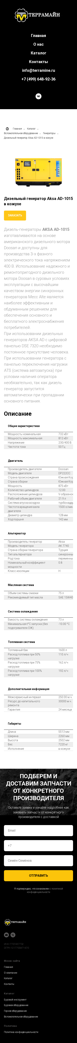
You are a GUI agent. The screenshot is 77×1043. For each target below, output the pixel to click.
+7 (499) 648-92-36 (38, 79)
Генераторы (49, 133)
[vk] (38, 96)
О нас (38, 44)
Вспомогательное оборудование (21, 133)
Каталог (38, 53)
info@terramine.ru (38, 70)
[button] (15, 216)
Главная (38, 35)
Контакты (38, 61)
